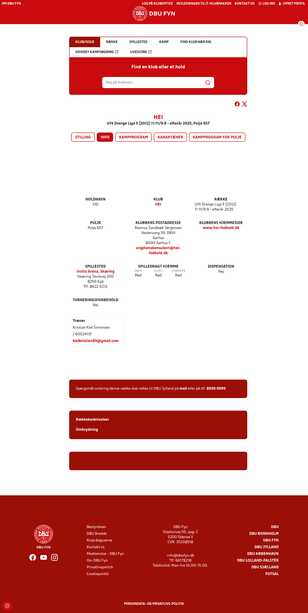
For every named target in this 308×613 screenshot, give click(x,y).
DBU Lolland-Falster (258, 560)
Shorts (158, 271)
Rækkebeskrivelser (93, 420)
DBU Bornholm (264, 534)
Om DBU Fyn (11, 3)
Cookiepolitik (98, 574)
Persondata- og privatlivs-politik (154, 604)
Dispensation (221, 266)
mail (183, 388)
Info (105, 137)
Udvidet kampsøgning (94, 52)
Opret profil (294, 3)
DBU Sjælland (265, 567)
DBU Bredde (97, 534)
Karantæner (170, 137)
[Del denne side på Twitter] (244, 105)
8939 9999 (216, 388)
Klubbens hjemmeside (221, 223)
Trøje (138, 271)
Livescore (138, 52)
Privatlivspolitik (100, 567)
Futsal (272, 574)
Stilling (83, 137)
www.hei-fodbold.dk (221, 228)
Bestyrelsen (96, 527)
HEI (158, 204)
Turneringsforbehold (95, 300)
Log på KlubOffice (157, 3)
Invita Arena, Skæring (95, 271)
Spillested (95, 266)
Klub (158, 199)
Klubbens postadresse (158, 223)
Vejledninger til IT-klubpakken (203, 3)
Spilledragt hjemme (158, 266)
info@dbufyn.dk (180, 555)
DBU (275, 527)
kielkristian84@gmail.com (96, 341)
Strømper (178, 271)
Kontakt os (245, 3)
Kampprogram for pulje (217, 137)
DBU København (263, 554)
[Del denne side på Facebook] (237, 105)
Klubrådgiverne (99, 540)
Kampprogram (133, 137)
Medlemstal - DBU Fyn (105, 554)
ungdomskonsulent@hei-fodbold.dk (158, 250)
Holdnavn (95, 199)
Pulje (95, 223)
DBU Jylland (267, 547)
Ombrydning (87, 430)
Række (221, 199)
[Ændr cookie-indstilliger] (7, 606)
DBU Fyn (271, 540)
